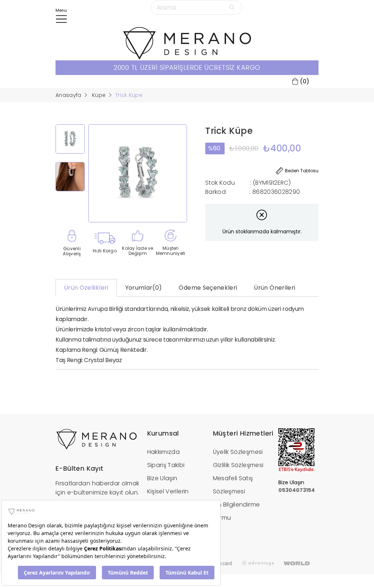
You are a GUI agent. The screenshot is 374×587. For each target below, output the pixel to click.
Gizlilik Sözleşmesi (238, 465)
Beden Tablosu (301, 171)
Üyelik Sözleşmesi (238, 452)
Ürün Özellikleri (86, 287)
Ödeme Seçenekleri (208, 287)
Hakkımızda (163, 452)
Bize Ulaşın (162, 478)
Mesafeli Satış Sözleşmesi (233, 485)
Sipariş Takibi (166, 465)
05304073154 (296, 490)
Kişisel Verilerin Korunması (168, 498)
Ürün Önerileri (274, 287)
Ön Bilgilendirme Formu (236, 511)
